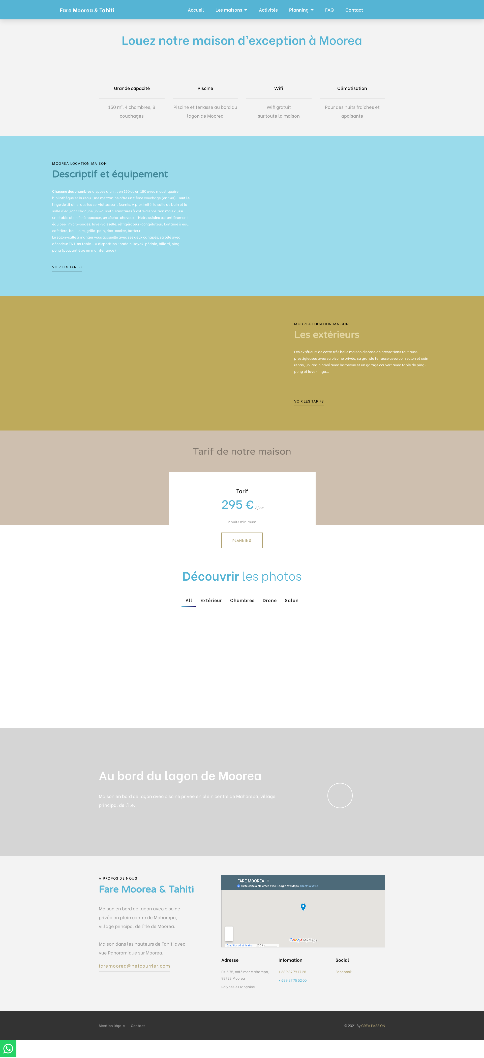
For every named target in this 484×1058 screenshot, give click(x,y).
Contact (354, 9)
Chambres (242, 600)
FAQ (329, 9)
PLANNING (242, 540)
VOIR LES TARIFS (67, 266)
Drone (270, 600)
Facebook (344, 971)
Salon (292, 600)
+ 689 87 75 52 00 (293, 980)
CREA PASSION (373, 1025)
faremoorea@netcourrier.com (134, 965)
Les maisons (229, 9)
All (189, 600)
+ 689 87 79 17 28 (292, 971)
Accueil (196, 9)
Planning (299, 9)
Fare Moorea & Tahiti (87, 10)
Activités (268, 9)
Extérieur (211, 600)
